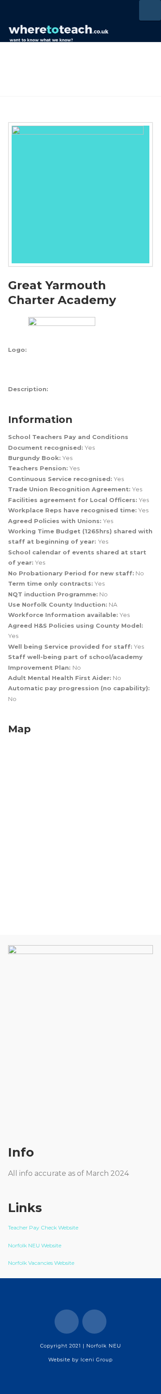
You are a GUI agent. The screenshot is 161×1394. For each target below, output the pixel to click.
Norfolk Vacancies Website (41, 1262)
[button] (150, 10)
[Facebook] (67, 1322)
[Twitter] (94, 1322)
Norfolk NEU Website (35, 1245)
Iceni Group (96, 1359)
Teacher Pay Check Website (44, 1227)
